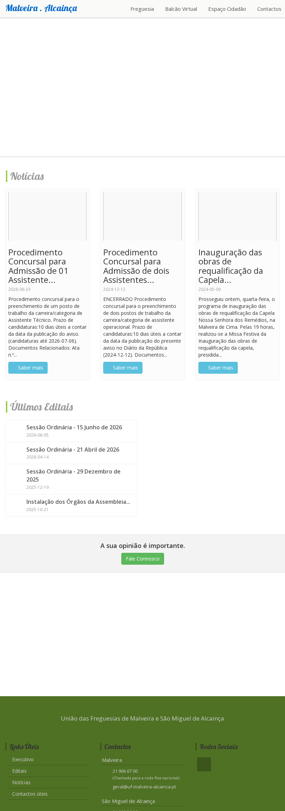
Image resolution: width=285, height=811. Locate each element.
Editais (19, 771)
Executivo (23, 759)
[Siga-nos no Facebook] (204, 764)
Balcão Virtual (181, 8)
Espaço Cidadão (227, 8)
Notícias (21, 782)
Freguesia (142, 8)
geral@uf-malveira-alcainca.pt (144, 787)
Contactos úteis (30, 793)
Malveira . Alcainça (41, 8)
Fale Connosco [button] (143, 558)
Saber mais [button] (30, 367)
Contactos (269, 8)
